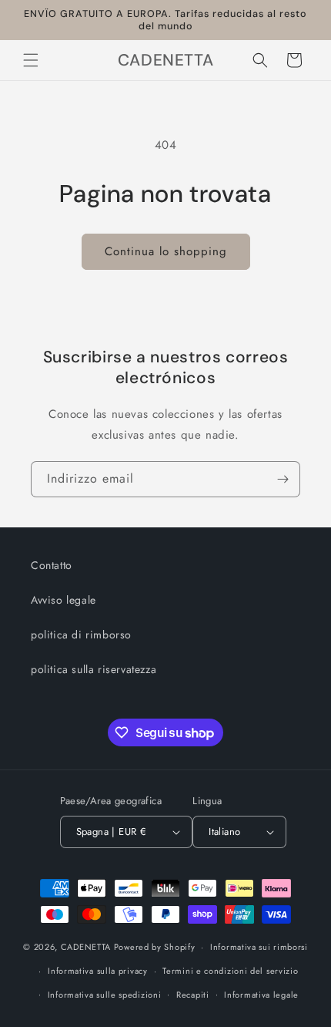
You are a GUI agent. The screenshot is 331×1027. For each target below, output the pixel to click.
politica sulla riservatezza (93, 669)
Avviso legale (63, 600)
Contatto (51, 565)
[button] (31, 60)
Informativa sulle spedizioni (105, 994)
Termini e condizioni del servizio (230, 971)
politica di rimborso (81, 634)
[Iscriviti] (282, 479)
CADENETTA (86, 947)
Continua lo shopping (166, 251)
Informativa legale (261, 994)
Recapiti (192, 994)
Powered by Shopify (155, 947)
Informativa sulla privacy (98, 971)
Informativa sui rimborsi (259, 947)
